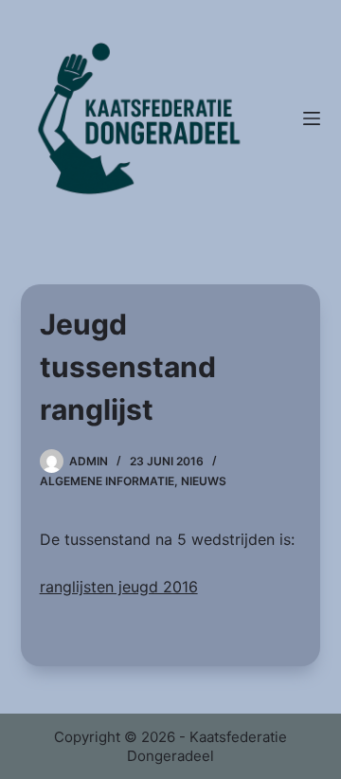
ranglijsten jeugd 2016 (119, 586)
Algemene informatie (107, 481)
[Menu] (311, 118)
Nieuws (203, 481)
